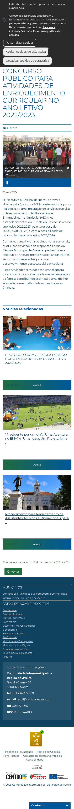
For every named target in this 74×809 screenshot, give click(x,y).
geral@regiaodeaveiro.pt (34, 699)
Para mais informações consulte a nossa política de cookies (35, 31)
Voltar (15, 571)
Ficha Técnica (11, 755)
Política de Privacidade (19, 751)
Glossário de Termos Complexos (42, 755)
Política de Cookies (48, 751)
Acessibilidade (34, 759)
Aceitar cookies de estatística (26, 51)
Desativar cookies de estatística (27, 60)
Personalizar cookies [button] (20, 42)
